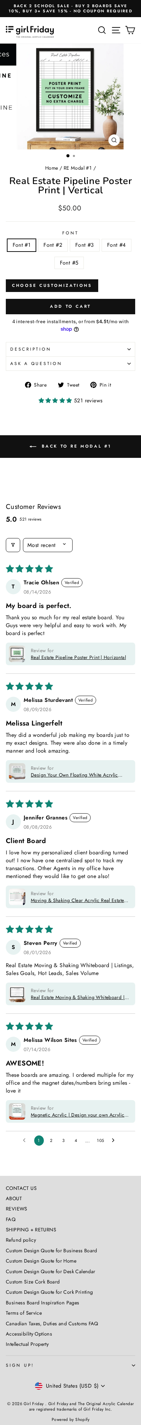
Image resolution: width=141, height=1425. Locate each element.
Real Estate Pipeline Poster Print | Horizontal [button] (78, 657)
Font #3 (84, 245)
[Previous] (9, 96)
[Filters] (13, 545)
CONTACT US (21, 1188)
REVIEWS (16, 1208)
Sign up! (20, 1365)
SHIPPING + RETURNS (31, 1229)
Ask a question (36, 364)
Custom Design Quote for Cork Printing (49, 1292)
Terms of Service (24, 1313)
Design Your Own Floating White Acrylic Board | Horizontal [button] (74, 774)
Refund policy (21, 1240)
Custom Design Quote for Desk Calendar (50, 1271)
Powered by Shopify (70, 1419)
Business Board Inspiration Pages (42, 1302)
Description (30, 349)
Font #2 (52, 245)
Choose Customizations (52, 285)
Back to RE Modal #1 (75, 446)
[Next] (132, 96)
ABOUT (14, 1198)
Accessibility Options (29, 1333)
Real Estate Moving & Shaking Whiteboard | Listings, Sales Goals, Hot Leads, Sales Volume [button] (78, 997)
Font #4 (116, 245)
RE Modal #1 (78, 168)
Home (51, 168)
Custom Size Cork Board (33, 1281)
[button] (56, 400)
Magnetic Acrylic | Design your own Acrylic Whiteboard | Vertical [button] (77, 1114)
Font (70, 233)
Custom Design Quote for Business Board (51, 1250)
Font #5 (69, 263)
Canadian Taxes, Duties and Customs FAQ (52, 1323)
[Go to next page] (115, 1140)
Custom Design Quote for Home (41, 1260)
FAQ (10, 1219)
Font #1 (22, 245)
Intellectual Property (27, 1344)
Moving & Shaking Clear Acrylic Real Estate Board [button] (77, 900)
